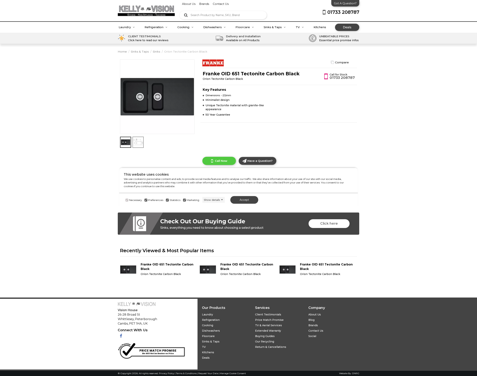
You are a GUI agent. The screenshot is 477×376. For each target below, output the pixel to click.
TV (298, 27)
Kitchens (320, 27)
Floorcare (243, 27)
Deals (347, 27)
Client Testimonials (268, 314)
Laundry (125, 27)
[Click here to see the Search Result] (186, 15)
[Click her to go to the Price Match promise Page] (151, 350)
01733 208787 (342, 77)
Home (122, 51)
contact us (221, 4)
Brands (313, 325)
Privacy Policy (167, 373)
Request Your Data (208, 373)
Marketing (193, 200)
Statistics (175, 200)
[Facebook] (121, 336)
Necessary (135, 200)
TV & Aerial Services (268, 325)
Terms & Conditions (186, 373)
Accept (244, 200)
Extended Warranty (268, 330)
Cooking (183, 27)
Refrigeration (154, 27)
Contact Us (315, 330)
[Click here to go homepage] (146, 8)
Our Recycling (264, 341)
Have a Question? (260, 161)
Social (312, 336)
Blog (311, 320)
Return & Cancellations (270, 347)
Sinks (156, 51)
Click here (329, 223)
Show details (212, 199)
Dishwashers (212, 27)
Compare (342, 62)
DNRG (355, 373)
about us (188, 4)
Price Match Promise (269, 320)
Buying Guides (265, 336)
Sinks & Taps (273, 27)
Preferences (155, 200)
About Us (314, 314)
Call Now (221, 161)
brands (204, 4)
